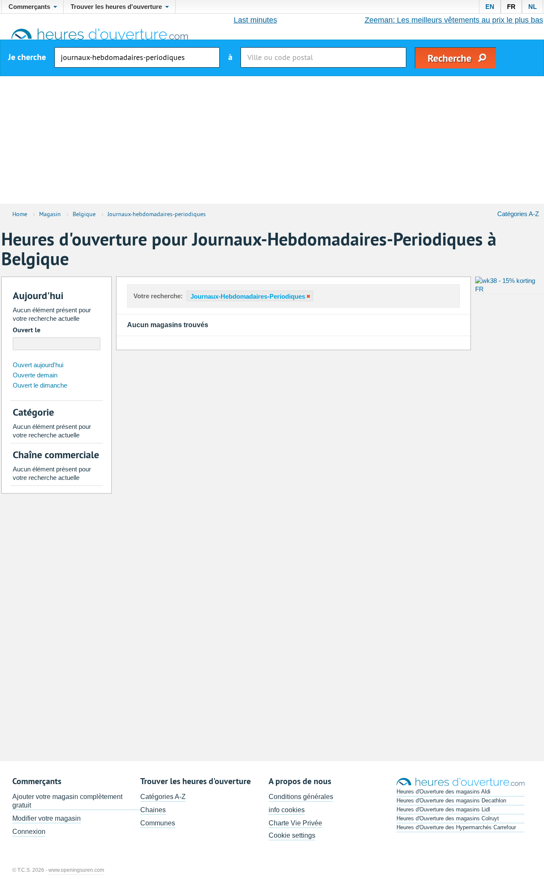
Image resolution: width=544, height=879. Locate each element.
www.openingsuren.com (76, 870)
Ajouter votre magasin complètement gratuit (67, 801)
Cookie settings (292, 835)
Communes (157, 823)
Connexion (28, 831)
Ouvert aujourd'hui (38, 364)
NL (532, 6)
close (307, 296)
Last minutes (255, 20)
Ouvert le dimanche (40, 385)
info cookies (287, 809)
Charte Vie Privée (295, 823)
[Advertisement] (272, 140)
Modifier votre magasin (46, 818)
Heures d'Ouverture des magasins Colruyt (448, 818)
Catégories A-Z (518, 213)
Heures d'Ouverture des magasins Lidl (443, 809)
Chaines (153, 809)
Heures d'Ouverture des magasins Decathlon (451, 800)
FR (511, 6)
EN (489, 6)
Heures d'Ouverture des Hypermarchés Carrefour (456, 827)
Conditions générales (301, 796)
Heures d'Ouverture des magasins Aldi (443, 791)
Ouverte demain (35, 375)
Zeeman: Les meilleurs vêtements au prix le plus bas (454, 20)
